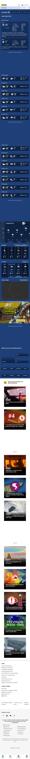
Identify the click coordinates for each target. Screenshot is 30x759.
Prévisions (23, 8)
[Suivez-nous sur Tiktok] (14, 716)
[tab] (23, 223)
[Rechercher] (19, 5)
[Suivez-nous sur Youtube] (10, 716)
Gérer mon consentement (8, 675)
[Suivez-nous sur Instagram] (7, 716)
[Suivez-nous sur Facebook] (3, 716)
